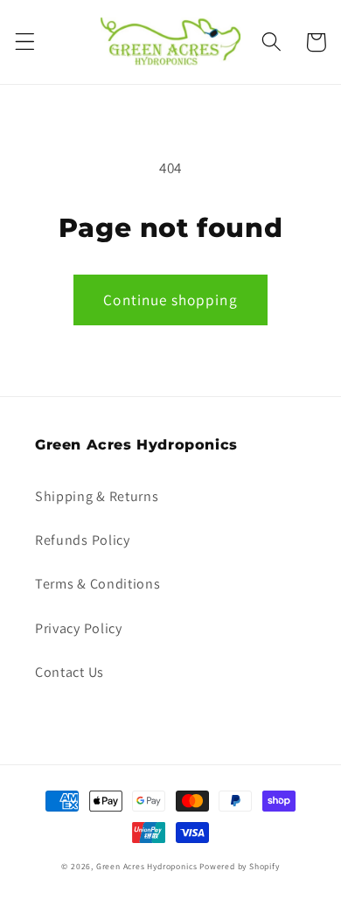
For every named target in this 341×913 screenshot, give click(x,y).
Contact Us (69, 672)
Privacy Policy (78, 628)
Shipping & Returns (96, 496)
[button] (25, 42)
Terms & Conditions (97, 584)
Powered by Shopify (239, 866)
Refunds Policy (82, 540)
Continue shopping (170, 299)
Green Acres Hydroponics (147, 866)
